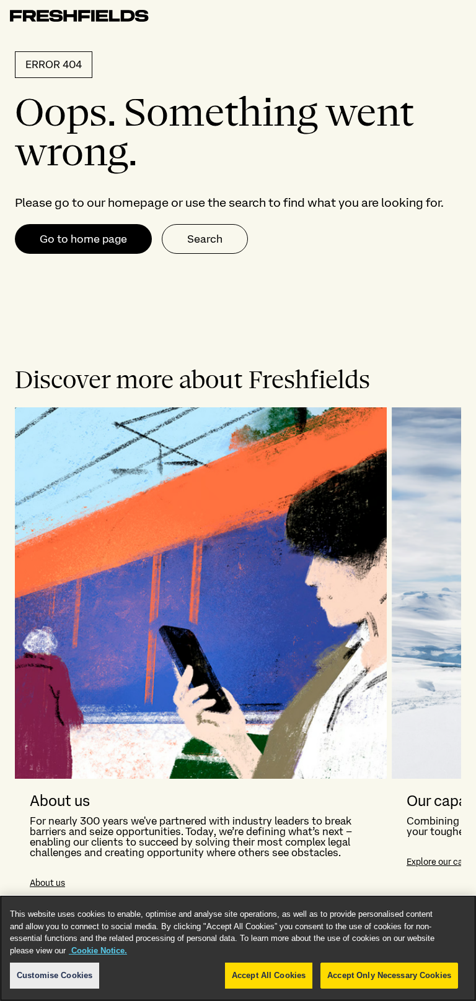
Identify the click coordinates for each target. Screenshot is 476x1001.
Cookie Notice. (98, 950)
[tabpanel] (238, 654)
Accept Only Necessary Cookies (389, 975)
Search (205, 238)
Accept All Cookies (269, 975)
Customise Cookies (54, 975)
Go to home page (83, 238)
